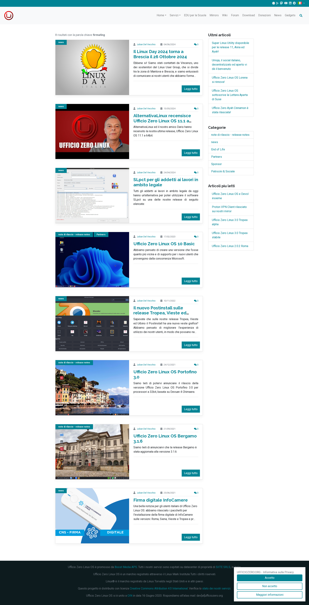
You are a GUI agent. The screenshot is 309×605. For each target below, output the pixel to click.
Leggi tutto (191, 89)
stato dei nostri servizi (216, 588)
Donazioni (264, 15)
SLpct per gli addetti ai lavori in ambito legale (165, 182)
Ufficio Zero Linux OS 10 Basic (164, 243)
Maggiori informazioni (269, 594)
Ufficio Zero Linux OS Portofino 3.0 (165, 374)
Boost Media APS (126, 567)
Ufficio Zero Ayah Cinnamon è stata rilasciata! (230, 110)
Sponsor (216, 164)
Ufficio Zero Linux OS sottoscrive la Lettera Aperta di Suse (230, 95)
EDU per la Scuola (195, 15)
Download (248, 15)
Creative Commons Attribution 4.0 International (159, 588)
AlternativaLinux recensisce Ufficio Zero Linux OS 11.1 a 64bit (162, 121)
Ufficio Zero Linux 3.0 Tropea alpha (229, 222)
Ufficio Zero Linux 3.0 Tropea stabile (229, 235)
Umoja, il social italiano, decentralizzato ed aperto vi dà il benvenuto (229, 65)
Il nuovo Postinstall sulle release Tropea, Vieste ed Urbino (160, 313)
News (277, 15)
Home (160, 15)
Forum (235, 15)
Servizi (174, 15)
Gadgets (290, 15)
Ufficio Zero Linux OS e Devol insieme (230, 196)
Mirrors (214, 15)
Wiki (224, 15)
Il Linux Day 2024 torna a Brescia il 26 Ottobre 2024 (160, 54)
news (61, 42)
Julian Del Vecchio (146, 44)
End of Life (218, 149)
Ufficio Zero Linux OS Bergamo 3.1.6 (165, 438)
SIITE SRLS (223, 567)
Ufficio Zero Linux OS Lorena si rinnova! (229, 80)
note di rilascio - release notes (74, 234)
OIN (129, 595)
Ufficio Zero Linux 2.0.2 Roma (230, 246)
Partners (101, 234)
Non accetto (269, 586)
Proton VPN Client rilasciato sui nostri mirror (229, 209)
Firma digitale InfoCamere (160, 500)
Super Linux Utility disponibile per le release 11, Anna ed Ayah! (230, 47)
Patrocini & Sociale (223, 171)
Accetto (269, 577)
